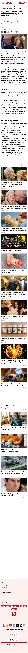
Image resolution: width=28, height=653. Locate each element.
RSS (2, 597)
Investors (4, 595)
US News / (11, 6)
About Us (4, 583)
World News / (6, 6)
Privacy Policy (5, 587)
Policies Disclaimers (6, 592)
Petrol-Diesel (5, 602)
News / (2, 6)
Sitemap (4, 590)
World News (3, 29)
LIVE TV (22, 2)
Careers (3, 600)
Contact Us (4, 585)
